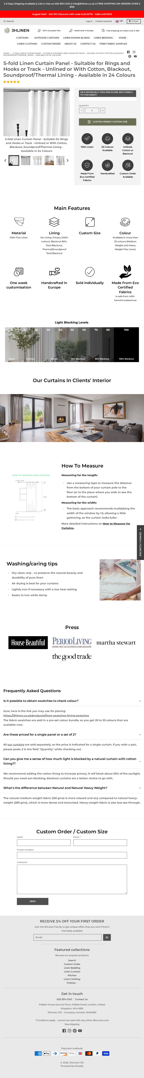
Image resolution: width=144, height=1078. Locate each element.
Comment (22, 862)
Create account (103, 21)
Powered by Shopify (72, 1066)
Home (6, 53)
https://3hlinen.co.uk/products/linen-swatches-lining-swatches (46, 715)
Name (20, 837)
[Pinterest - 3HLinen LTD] (130, 56)
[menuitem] (14, 160)
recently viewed (140, 544)
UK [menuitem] (121, 21)
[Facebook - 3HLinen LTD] (128, 52)
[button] (11, 81)
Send (33, 901)
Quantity (84, 106)
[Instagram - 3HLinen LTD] (134, 52)
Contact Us (81, 999)
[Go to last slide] (5, 160)
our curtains (16, 744)
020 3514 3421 (62, 3)
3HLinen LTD (77, 1062)
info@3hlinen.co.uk (84, 3)
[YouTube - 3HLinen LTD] (135, 56)
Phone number (25, 850)
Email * (77, 837)
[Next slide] (67, 160)
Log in (89, 21)
